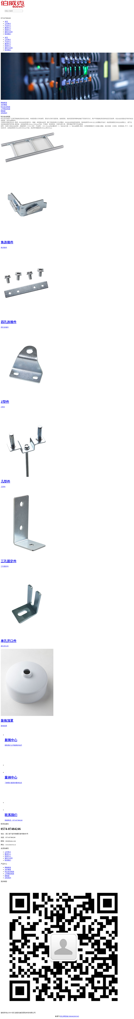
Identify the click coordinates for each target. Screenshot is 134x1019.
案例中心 (8, 28)
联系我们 (8, 34)
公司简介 (8, 23)
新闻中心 (8, 30)
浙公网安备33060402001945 (69, 1016)
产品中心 (8, 26)
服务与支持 (9, 32)
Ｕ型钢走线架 (5, 109)
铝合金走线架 (5, 107)
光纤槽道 (4, 105)
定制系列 (4, 113)
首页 (6, 21)
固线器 (3, 111)
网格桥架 (4, 102)
